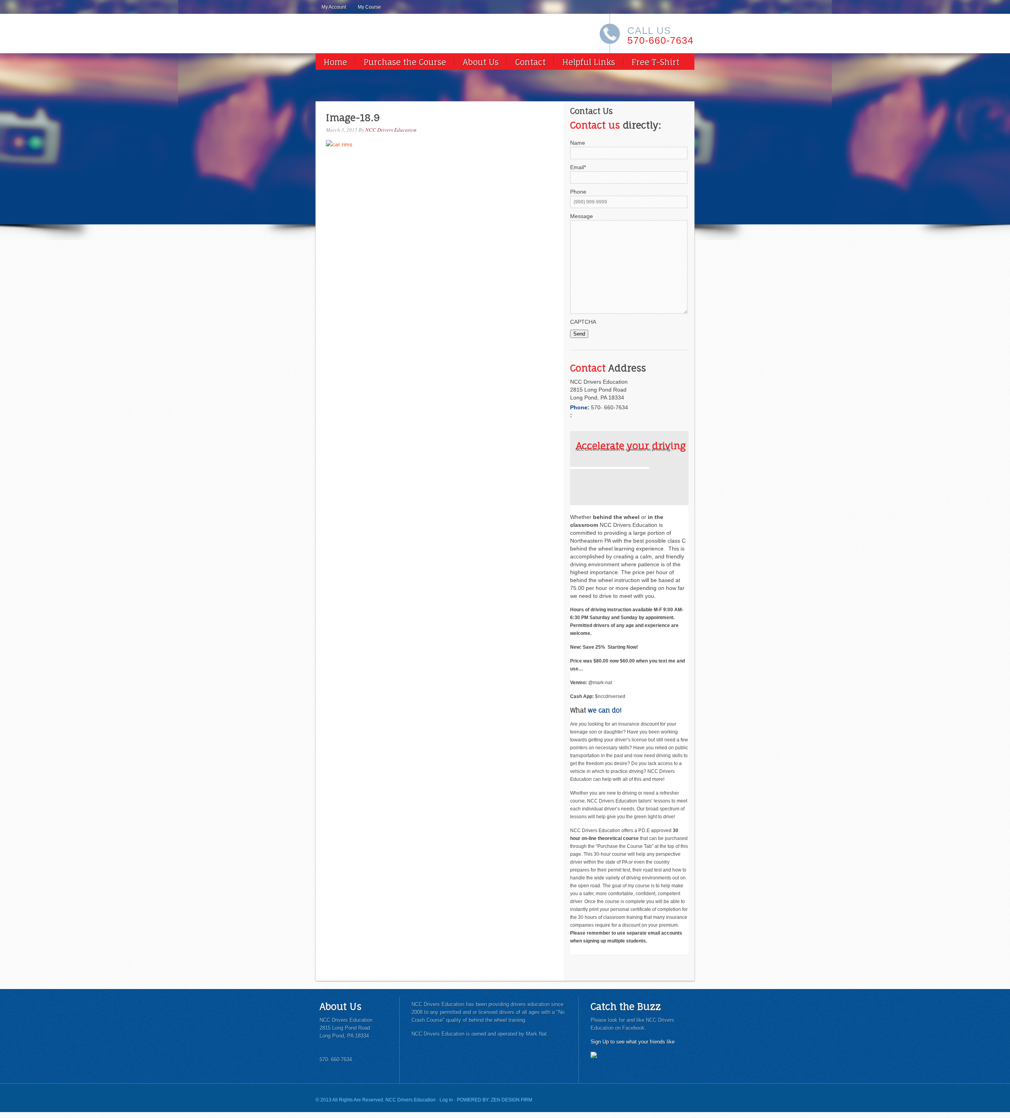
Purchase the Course (405, 62)
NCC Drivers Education (391, 129)
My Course (369, 7)
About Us (481, 62)
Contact (530, 62)
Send (579, 334)
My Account (334, 7)
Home (335, 62)
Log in (446, 1100)
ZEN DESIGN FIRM (511, 1100)
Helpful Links (588, 62)
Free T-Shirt (655, 62)
